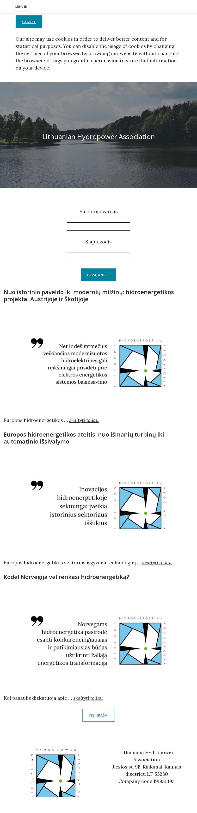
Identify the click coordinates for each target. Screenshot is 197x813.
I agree (29, 21)
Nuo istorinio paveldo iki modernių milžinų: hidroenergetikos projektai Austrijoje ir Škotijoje (89, 295)
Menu (19, 7)
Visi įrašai (99, 715)
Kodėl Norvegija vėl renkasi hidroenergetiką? (66, 577)
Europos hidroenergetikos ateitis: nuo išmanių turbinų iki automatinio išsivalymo (84, 437)
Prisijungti (98, 275)
